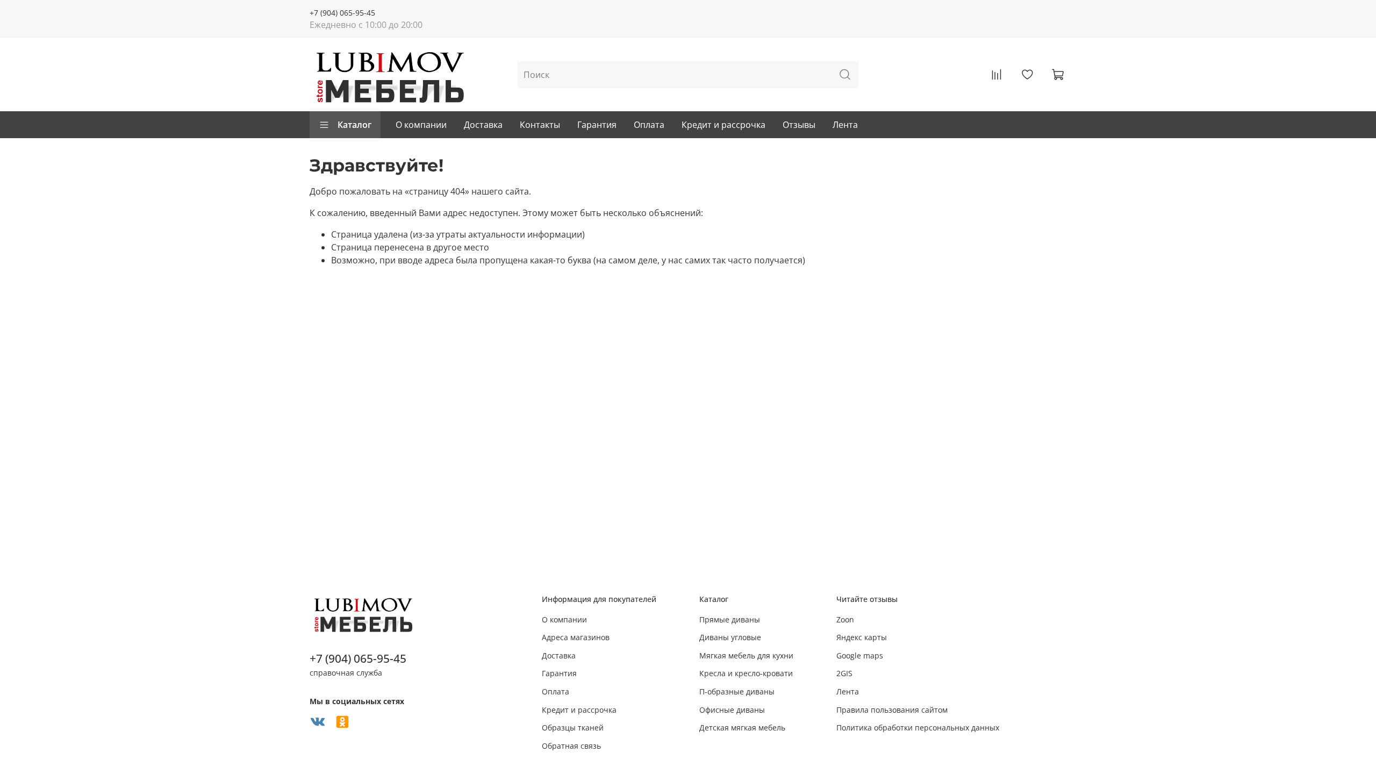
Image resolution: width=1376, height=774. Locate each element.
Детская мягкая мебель (742, 727)
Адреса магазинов (576, 637)
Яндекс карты (861, 637)
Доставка (483, 125)
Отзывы (799, 125)
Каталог (354, 125)
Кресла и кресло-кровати (746, 673)
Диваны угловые (730, 637)
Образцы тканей (573, 727)
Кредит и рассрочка (723, 125)
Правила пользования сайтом (892, 710)
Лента (845, 125)
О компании (421, 125)
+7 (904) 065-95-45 (342, 13)
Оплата (649, 125)
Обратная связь (571, 746)
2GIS (844, 673)
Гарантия (597, 125)
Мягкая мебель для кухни (746, 655)
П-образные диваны (737, 691)
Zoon (845, 619)
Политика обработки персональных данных (917, 727)
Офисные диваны (732, 710)
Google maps (859, 655)
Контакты (540, 125)
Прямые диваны (729, 619)
